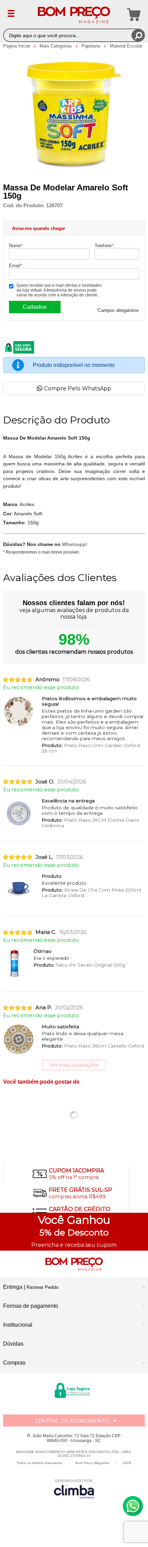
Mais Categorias (56, 46)
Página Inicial (17, 46)
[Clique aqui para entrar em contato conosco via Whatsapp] (133, 1506)
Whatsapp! (74, 544)
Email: (16, 265)
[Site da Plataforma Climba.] (74, 1488)
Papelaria (92, 46)
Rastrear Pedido (43, 1287)
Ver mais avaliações (73, 1065)
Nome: (16, 245)
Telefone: (105, 245)
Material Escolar (126, 46)
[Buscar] (137, 35)
